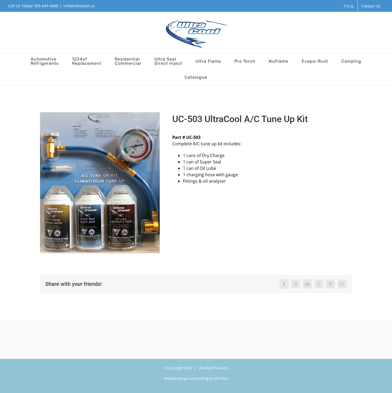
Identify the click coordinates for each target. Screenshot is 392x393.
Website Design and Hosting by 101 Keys (196, 378)
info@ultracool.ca (79, 5)
